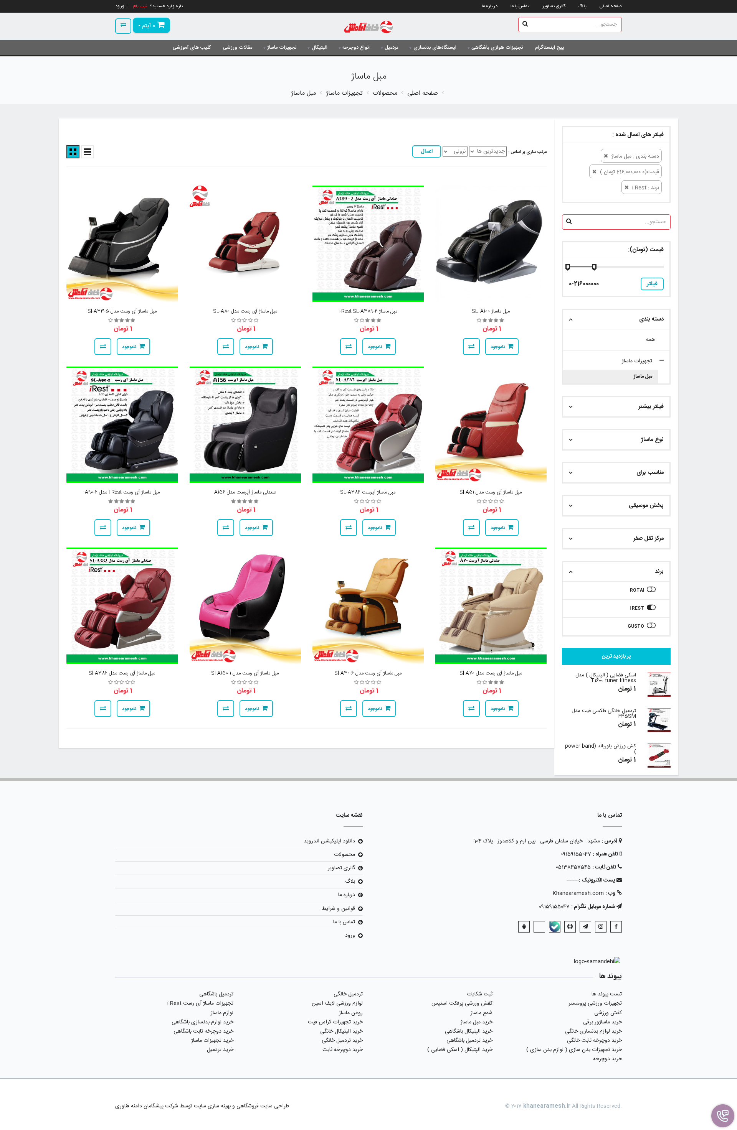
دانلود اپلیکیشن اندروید (329, 841)
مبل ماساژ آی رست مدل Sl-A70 (491, 673)
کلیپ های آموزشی (192, 47)
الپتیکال (319, 47)
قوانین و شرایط (338, 908)
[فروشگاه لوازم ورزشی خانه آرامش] (368, 27)
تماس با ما (520, 6)
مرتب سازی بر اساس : (527, 152)
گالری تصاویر (553, 6)
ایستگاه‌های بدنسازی (434, 47)
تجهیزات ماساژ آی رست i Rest (200, 1003)
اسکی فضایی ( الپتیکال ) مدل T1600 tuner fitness (605, 678)
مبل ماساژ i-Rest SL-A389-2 (368, 311)
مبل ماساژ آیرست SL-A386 (367, 492)
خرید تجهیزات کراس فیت (335, 1022)
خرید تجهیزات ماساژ (212, 1040)
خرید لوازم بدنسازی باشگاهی (202, 1022)
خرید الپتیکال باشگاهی (468, 1031)
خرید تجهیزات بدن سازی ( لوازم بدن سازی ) (574, 1049)
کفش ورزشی (608, 1013)
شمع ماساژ (481, 1013)
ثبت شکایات (479, 994)
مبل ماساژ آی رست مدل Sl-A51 (491, 492)
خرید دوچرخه (607, 1059)
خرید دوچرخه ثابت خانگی (594, 1040)
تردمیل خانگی (348, 994)
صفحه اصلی (611, 6)
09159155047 (575, 854)
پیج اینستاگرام (549, 47)
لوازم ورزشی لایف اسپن (337, 1003)
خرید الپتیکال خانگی (341, 1031)
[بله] (554, 927)
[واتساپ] (539, 927)
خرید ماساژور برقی (602, 1022)
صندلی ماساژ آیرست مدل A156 (245, 492)
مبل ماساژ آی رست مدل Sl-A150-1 (245, 673)
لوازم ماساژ (222, 1013)
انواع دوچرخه (356, 47)
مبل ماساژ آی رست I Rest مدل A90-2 (122, 492)
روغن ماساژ (351, 1013)
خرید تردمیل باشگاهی (469, 1040)
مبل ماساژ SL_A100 (491, 311)
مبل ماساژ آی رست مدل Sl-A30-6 (368, 673)
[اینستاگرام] (600, 927)
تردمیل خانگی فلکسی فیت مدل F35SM (604, 713)
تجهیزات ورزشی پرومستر (595, 1003)
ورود (350, 935)
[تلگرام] (585, 927)
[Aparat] (570, 927)
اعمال (427, 151)
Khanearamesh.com (578, 893)
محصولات (344, 854)
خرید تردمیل (220, 1049)
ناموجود (498, 347)
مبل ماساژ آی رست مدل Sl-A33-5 (122, 311)
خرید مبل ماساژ (476, 1022)
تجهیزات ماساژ (281, 47)
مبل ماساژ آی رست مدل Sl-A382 (122, 673)
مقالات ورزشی (237, 47)
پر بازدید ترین (616, 656)
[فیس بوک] (616, 927)
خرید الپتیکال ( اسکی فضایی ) (459, 1049)
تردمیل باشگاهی (216, 994)
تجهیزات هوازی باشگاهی (497, 47)
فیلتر (652, 284)
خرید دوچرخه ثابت (342, 1049)
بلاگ (582, 6)
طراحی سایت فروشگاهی (262, 1106)
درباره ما (489, 6)
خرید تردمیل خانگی (342, 1040)
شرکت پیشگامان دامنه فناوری (146, 1106)
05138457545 (573, 867)
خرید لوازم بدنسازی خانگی (593, 1031)
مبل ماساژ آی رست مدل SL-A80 (245, 311)
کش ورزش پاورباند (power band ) (600, 749)
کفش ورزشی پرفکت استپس (461, 1003)
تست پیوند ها (607, 994)
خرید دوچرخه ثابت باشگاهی (203, 1031)
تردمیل (391, 47)
